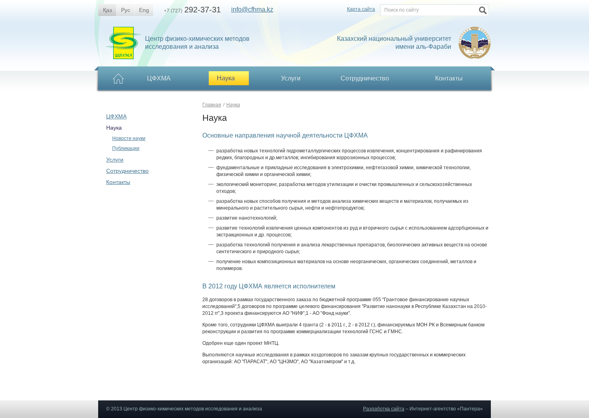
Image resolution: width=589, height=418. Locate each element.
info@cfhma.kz (252, 9)
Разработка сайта (383, 409)
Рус (125, 10)
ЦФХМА (116, 116)
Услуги (291, 78)
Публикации (125, 148)
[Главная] (118, 79)
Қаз (107, 10)
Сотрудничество (127, 171)
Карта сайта (361, 9)
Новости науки (128, 138)
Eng (144, 10)
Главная (211, 105)
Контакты (449, 78)
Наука (114, 127)
